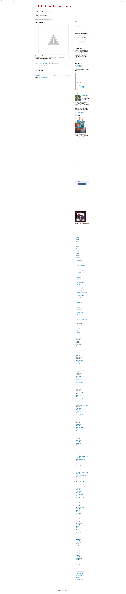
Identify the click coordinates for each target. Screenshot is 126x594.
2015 (77, 248)
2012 (77, 253)
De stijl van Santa (80, 268)
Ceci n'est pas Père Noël (81, 270)
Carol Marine (78, 344)
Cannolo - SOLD (80, 290)
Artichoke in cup (80, 317)
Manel (77, 526)
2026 (77, 234)
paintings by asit (79, 443)
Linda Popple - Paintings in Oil (82, 456)
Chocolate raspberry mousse (82, 292)
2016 (77, 246)
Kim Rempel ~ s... (79, 82)
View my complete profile (79, 112)
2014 (77, 250)
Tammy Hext (78, 539)
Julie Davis (78, 421)
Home (37, 15)
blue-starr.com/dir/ (79, 398)
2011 (77, 255)
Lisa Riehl (78, 555)
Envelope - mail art (79, 573)
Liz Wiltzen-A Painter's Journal (82, 472)
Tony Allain (78, 529)
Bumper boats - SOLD (81, 282)
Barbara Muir (78, 338)
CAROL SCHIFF (79, 392)
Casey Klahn (78, 363)
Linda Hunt (78, 418)
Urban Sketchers (79, 564)
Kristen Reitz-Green (80, 517)
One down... (79, 267)
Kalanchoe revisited (80, 263)
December (79, 260)
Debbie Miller (78, 485)
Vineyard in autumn (80, 295)
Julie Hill (77, 501)
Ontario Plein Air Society (80, 513)
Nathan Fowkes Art (80, 376)
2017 (77, 244)
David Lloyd (78, 389)
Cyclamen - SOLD (80, 307)
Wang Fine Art (79, 357)
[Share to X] (55, 63)
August (78, 328)
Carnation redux (79, 300)
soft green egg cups (43, 65)
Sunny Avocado (79, 449)
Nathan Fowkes (79, 491)
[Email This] (52, 63)
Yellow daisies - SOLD (81, 310)
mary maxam (78, 424)
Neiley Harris (78, 488)
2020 (77, 241)
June (78, 332)
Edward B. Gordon (79, 462)
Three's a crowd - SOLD (81, 280)
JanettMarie (78, 440)
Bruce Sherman (79, 408)
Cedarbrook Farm (80, 321)
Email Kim (76, 21)
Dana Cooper (78, 567)
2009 (77, 259)
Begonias (78, 314)
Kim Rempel (85, 95)
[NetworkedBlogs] (82, 181)
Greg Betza (78, 386)
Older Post (69, 75)
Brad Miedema (79, 545)
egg (39, 65)
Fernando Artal (79, 373)
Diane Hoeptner (79, 434)
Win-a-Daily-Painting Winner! (82, 286)
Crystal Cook (78, 469)
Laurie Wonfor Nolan (80, 571)
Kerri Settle (78, 577)
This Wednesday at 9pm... (81, 293)
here (86, 58)
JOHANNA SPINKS (80, 427)
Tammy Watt (78, 351)
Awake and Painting (80, 370)
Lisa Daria (78, 341)
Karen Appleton (79, 465)
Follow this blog (82, 183)
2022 (77, 237)
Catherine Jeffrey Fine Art (81, 475)
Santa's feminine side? (80, 279)
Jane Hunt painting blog (80, 459)
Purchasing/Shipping (43, 15)
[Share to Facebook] (56, 63)
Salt (77, 305)
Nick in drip (79, 297)
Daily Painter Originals (79, 66)
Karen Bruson (79, 478)
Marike (77, 548)
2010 (77, 257)
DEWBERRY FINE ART (81, 437)
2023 (77, 235)
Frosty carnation (79, 274)
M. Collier (78, 510)
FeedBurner (84, 44)
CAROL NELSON (79, 366)
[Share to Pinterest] (57, 63)
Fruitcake (78, 284)
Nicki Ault (78, 402)
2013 (77, 251)
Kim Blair (78, 379)
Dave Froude (78, 532)
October (78, 325)
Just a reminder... (80, 309)
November (79, 323)
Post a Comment (40, 72)
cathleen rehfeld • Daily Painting (82, 405)
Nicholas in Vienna (80, 272)
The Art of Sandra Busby (81, 481)
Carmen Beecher (79, 347)
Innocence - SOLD (80, 302)
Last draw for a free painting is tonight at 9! (82, 288)
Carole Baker (78, 411)
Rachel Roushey (79, 575)
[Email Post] (50, 63)
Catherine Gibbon (79, 569)
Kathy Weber (78, 504)
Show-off (78, 299)
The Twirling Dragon (80, 507)
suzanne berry (79, 446)
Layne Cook (78, 542)
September (79, 326)
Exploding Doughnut (80, 414)
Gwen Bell (78, 561)
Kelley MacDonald (79, 453)
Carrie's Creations (79, 579)
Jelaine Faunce (79, 430)
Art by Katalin (79, 536)
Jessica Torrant (79, 523)
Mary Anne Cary (79, 360)
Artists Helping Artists (80, 497)
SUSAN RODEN (79, 382)
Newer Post (38, 75)
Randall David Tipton (80, 354)
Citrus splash (79, 275)
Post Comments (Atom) (44, 77)
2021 (77, 239)
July (78, 330)
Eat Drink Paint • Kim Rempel (53, 6)
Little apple (79, 277)
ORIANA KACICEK (80, 494)
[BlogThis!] (53, 63)
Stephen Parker (79, 552)
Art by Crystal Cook (78, 65)
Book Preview (77, 89)
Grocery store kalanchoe (81, 265)
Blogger (67, 590)
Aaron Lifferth (79, 558)
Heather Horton (79, 520)
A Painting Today (79, 395)
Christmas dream (80, 312)
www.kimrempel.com (78, 26)
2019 (77, 243)
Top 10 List (79, 262)
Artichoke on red (80, 316)
